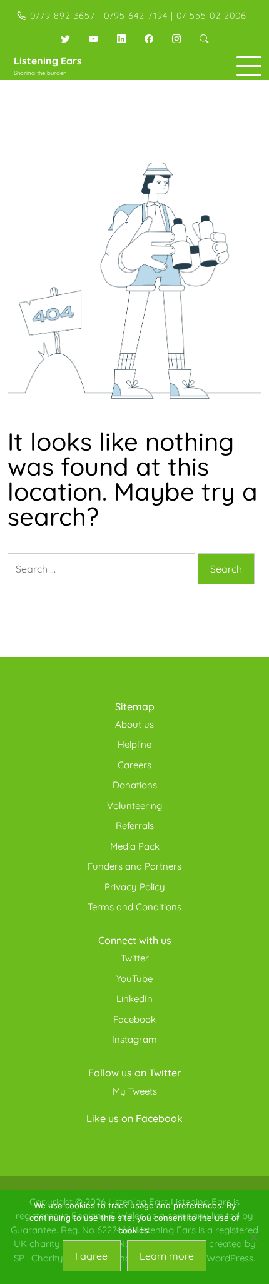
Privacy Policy (134, 887)
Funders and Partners (134, 866)
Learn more (167, 1256)
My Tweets (135, 1091)
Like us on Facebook (134, 1118)
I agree (91, 1256)
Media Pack (135, 846)
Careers (134, 765)
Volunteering (134, 805)
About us (134, 724)
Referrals (135, 825)
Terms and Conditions (134, 907)
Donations (135, 785)
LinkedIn (134, 999)
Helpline (134, 744)
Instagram (134, 1039)
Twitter (135, 958)
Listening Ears (48, 60)
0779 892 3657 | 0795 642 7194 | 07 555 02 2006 (136, 15)
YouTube (134, 979)
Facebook (134, 1019)
